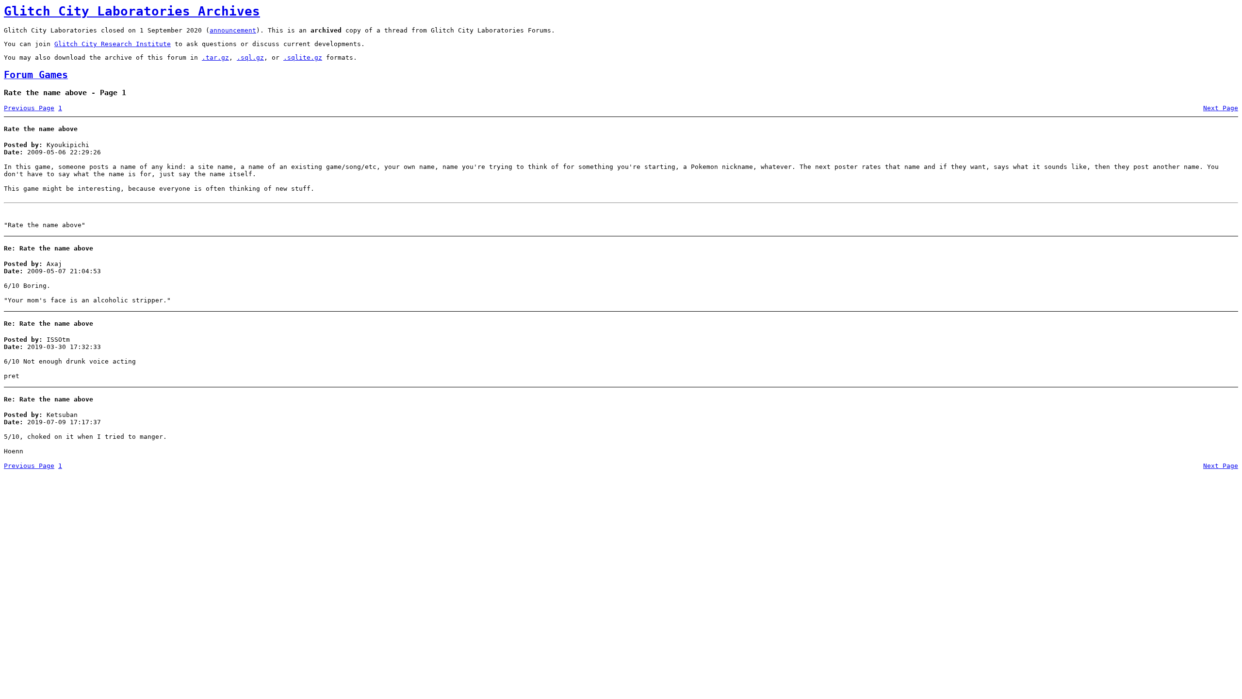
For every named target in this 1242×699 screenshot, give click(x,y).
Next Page (1220, 108)
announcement (233, 30)
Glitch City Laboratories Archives (132, 11)
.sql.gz (250, 57)
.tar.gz (215, 57)
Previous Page (29, 108)
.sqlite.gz (302, 57)
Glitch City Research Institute (112, 44)
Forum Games (36, 75)
